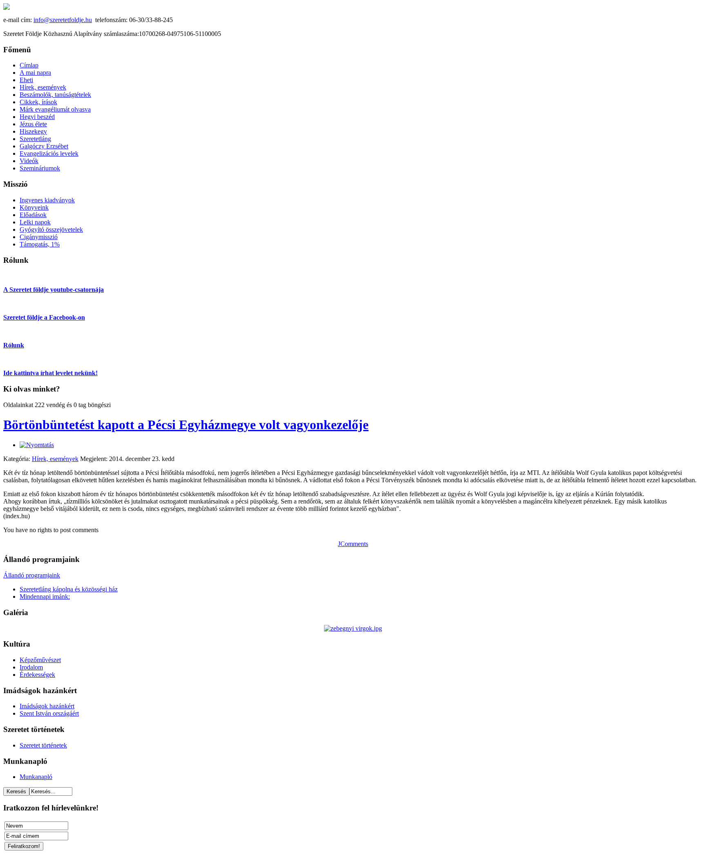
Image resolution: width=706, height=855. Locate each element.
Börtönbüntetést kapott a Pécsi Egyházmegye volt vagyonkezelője (186, 424)
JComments (353, 543)
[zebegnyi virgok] (353, 628)
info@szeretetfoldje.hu (63, 19)
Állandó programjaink (31, 575)
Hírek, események (55, 458)
